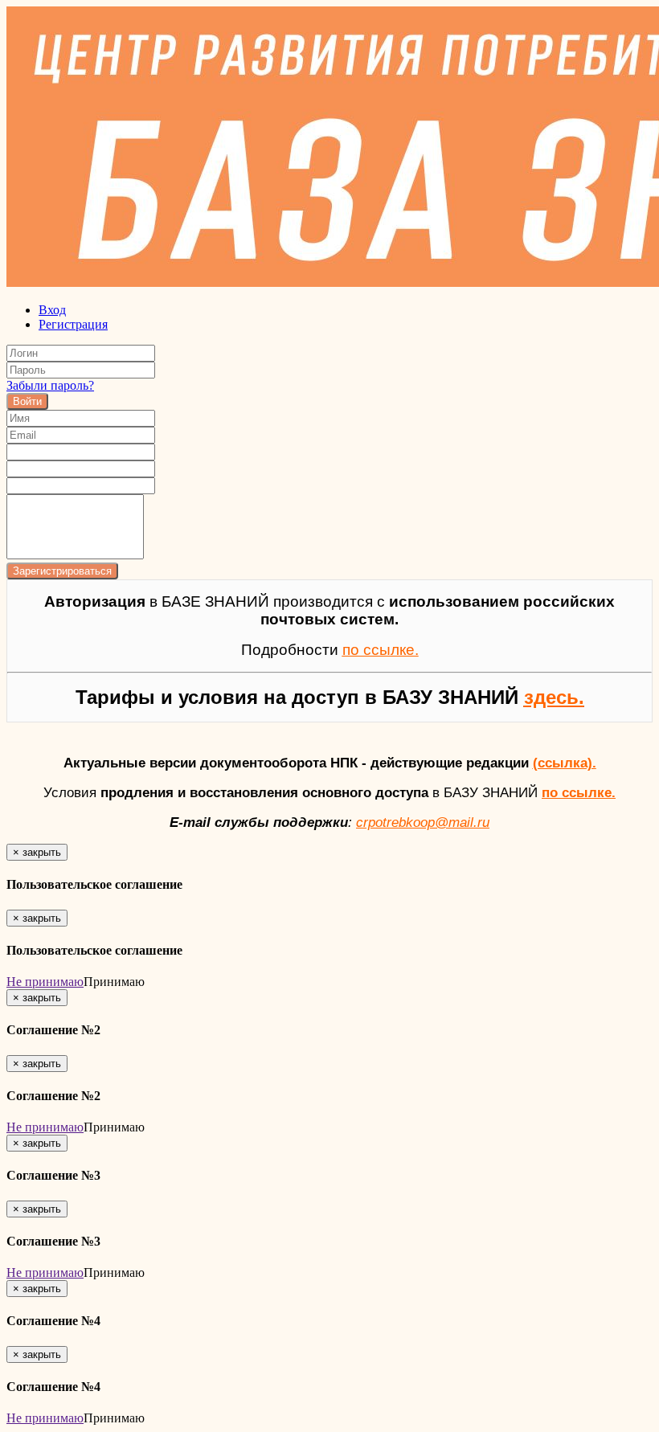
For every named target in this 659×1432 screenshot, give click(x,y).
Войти (27, 401)
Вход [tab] (52, 310)
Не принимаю (45, 981)
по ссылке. (579, 792)
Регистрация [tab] (73, 324)
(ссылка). (564, 763)
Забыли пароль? (50, 385)
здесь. (554, 697)
